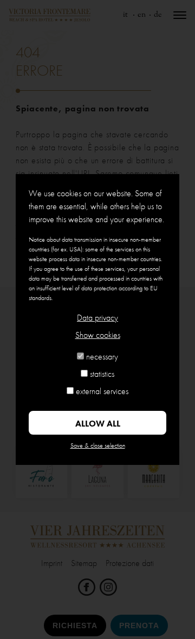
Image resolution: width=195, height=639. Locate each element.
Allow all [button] (97, 423)
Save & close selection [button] (97, 445)
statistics (102, 374)
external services (102, 391)
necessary (102, 356)
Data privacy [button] (97, 317)
